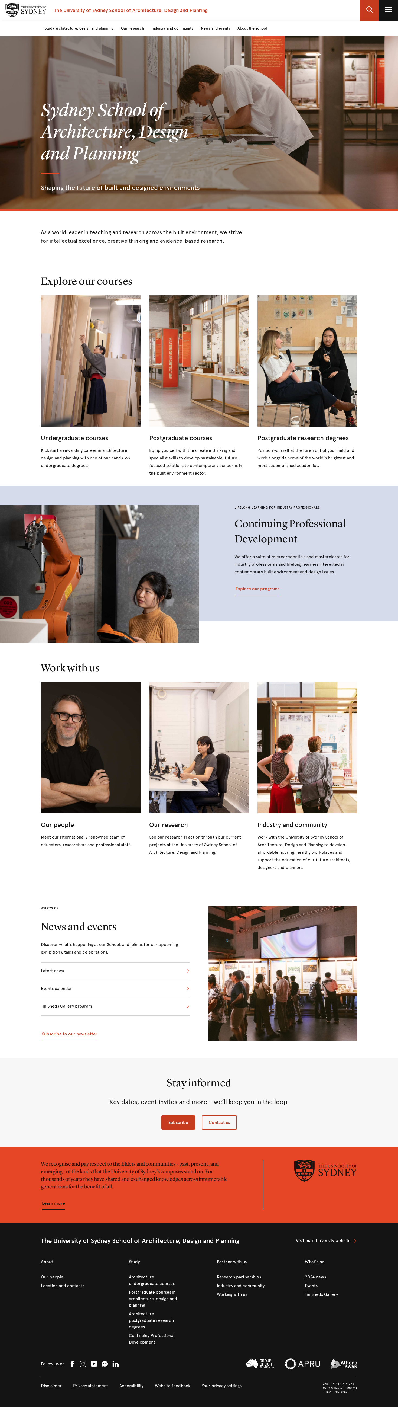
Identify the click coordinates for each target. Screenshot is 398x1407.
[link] (91, 382)
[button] (369, 10)
